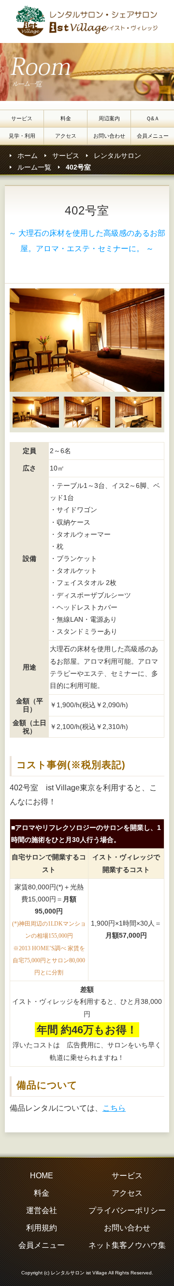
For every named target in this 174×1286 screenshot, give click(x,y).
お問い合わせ (109, 136)
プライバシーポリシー (127, 1210)
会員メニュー (153, 136)
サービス (21, 118)
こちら (114, 1108)
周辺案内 (109, 118)
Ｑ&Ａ (153, 118)
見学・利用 (22, 136)
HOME (41, 1176)
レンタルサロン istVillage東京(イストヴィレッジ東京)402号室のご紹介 (89, 21)
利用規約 (41, 1228)
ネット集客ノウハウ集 (127, 1245)
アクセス (65, 136)
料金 (65, 118)
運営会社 (41, 1210)
